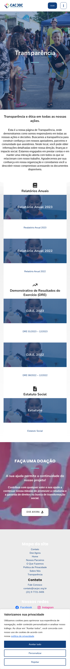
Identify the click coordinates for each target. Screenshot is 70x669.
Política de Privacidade (35, 567)
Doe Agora (35, 553)
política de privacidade (22, 636)
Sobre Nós (35, 571)
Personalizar (35, 653)
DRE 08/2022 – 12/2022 (35, 375)
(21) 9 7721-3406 (35, 592)
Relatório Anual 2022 (35, 271)
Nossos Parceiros (35, 560)
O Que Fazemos (35, 564)
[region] (35, 639)
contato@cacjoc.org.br (35, 588)
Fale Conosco (35, 585)
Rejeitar (35, 662)
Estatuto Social (35, 431)
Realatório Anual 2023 (35, 227)
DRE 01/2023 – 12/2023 (35, 331)
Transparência (35, 574)
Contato (35, 549)
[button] (52, 5)
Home (35, 556)
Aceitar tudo (35, 644)
